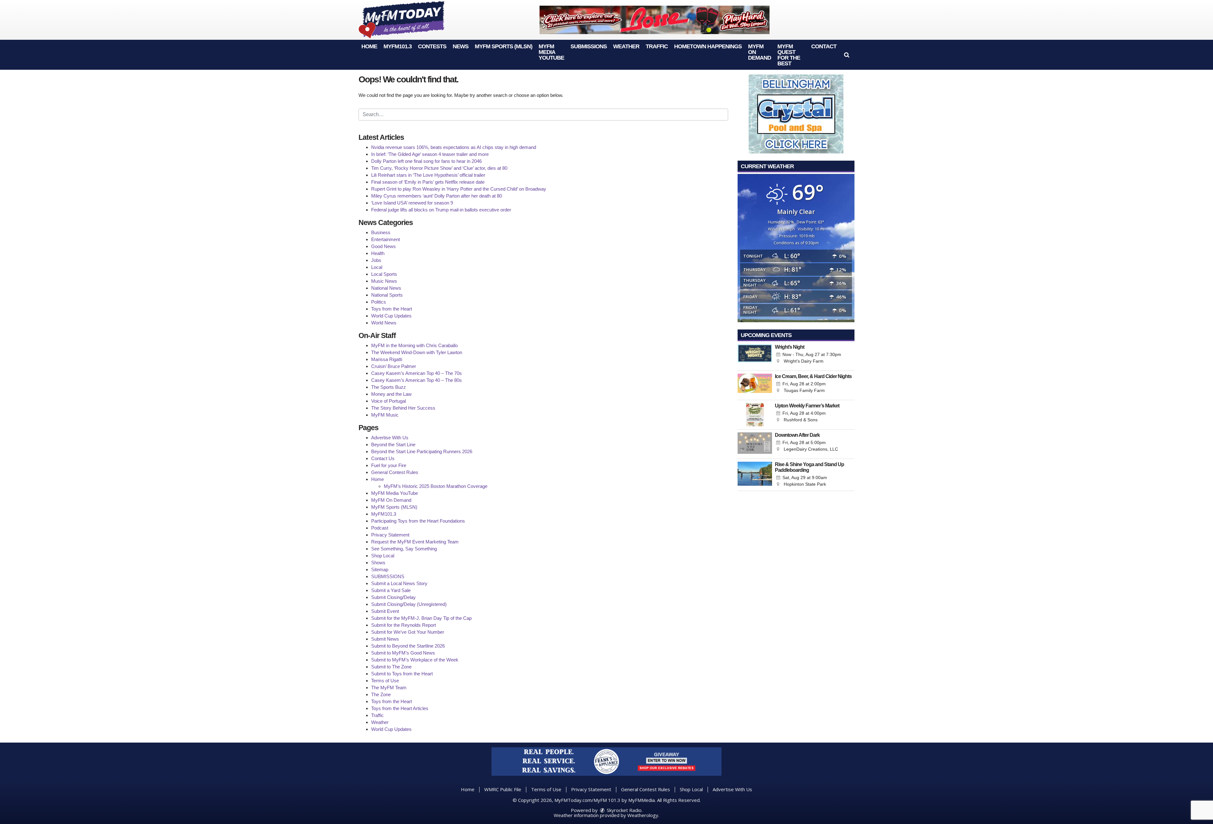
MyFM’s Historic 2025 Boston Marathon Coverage (435, 486)
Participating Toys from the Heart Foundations (418, 521)
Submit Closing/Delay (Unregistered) (409, 604)
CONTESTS (432, 46)
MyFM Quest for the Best (788, 55)
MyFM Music (385, 415)
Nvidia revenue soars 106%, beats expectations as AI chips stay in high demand (453, 147)
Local (376, 267)
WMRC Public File (502, 789)
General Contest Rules (394, 472)
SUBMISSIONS (588, 46)
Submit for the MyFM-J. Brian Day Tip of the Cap (421, 618)
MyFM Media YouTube (551, 52)
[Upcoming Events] (755, 356)
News (460, 46)
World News (383, 322)
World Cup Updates (391, 315)
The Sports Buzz (388, 387)
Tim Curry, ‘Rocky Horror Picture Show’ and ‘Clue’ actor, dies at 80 (439, 168)
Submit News (385, 639)
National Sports (387, 295)
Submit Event (385, 611)
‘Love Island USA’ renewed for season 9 (412, 202)
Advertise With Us (389, 437)
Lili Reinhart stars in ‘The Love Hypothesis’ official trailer (428, 175)
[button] (847, 55)
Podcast (379, 528)
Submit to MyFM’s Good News (403, 652)
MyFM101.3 (397, 46)
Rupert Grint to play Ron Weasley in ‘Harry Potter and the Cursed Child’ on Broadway (458, 189)
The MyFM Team (389, 687)
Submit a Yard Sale (391, 590)
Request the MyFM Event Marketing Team (415, 541)
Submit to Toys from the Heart (402, 673)
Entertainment (385, 239)
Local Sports (384, 274)
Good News (383, 246)
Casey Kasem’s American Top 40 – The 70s (416, 373)
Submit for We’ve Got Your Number (407, 632)
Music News (384, 281)
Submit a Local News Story (399, 583)
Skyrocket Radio (624, 810)
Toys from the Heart (391, 308)
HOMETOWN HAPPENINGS (708, 46)
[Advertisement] (654, 20)
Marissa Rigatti (386, 359)
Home (369, 46)
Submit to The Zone (391, 666)
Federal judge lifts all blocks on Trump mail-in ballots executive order (441, 209)
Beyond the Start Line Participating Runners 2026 (421, 451)
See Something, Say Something (404, 548)
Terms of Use (385, 680)
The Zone (381, 694)
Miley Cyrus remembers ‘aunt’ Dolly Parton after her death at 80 (436, 196)
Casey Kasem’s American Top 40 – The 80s (416, 380)
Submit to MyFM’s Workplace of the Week (414, 659)
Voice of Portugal (388, 401)
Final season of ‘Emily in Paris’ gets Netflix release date (428, 182)
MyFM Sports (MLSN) (503, 46)
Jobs (376, 260)
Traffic (657, 46)
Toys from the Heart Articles (399, 708)
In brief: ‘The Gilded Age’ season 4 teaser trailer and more (430, 154)
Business (380, 232)
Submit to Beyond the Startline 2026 (408, 646)
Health (377, 253)
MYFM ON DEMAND (759, 52)
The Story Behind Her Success (403, 408)
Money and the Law (391, 394)
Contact (823, 46)
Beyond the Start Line (393, 444)
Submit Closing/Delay (393, 597)
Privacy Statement (390, 534)
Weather (626, 46)
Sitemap (379, 569)
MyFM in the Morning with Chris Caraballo (414, 345)
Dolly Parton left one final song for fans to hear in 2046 (426, 161)
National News (386, 288)
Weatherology (642, 815)
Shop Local (382, 555)
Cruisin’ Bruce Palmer (393, 366)
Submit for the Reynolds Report (403, 625)
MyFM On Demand (391, 500)
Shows (378, 562)
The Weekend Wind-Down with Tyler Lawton (416, 352)
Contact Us (383, 458)
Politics (378, 302)
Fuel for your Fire (388, 465)
